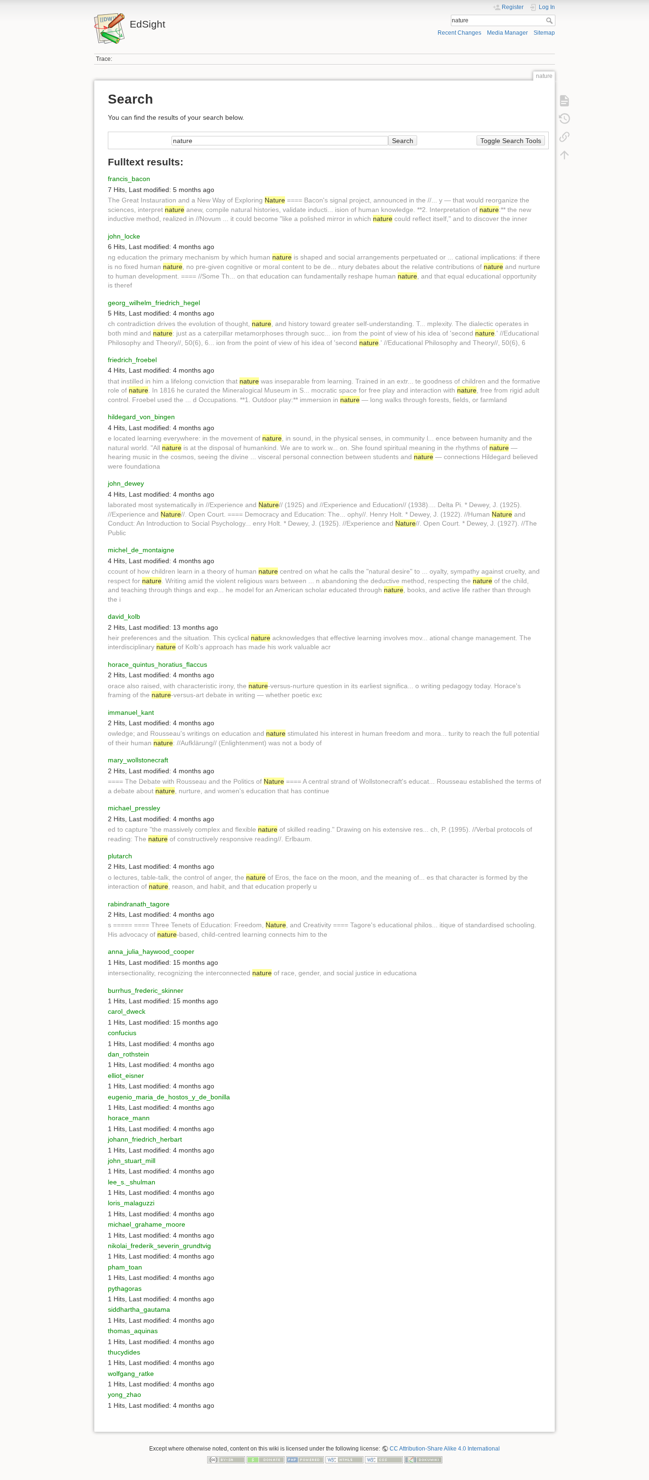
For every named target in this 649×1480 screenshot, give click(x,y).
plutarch (120, 856)
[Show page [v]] (564, 101)
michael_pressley (134, 808)
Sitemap (544, 32)
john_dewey (126, 483)
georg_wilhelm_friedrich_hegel (154, 303)
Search (550, 20)
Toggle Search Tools (510, 140)
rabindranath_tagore (139, 904)
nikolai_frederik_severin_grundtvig (159, 1245)
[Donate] (266, 1459)
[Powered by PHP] (305, 1459)
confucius (122, 1033)
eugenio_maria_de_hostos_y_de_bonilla (169, 1097)
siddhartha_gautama (139, 1309)
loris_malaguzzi (131, 1203)
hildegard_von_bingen (141, 417)
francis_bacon (129, 179)
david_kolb (124, 616)
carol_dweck (126, 1011)
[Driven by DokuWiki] (423, 1459)
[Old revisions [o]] (564, 119)
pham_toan (125, 1267)
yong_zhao (124, 1394)
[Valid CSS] (384, 1459)
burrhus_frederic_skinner (145, 990)
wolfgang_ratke (131, 1373)
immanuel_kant (131, 712)
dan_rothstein (128, 1054)
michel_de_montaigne (141, 550)
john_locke (124, 236)
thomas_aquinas (133, 1331)
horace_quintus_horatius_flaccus (157, 664)
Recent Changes (459, 32)
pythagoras (125, 1288)
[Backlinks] (564, 137)
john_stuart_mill (131, 1160)
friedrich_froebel (132, 360)
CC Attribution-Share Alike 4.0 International (445, 1448)
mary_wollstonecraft (138, 760)
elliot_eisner (126, 1075)
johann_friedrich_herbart (145, 1139)
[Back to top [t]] (564, 155)
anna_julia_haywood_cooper (151, 951)
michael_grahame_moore (146, 1224)
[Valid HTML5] (344, 1459)
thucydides (124, 1352)
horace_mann (129, 1118)
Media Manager (507, 32)
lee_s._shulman (131, 1182)
